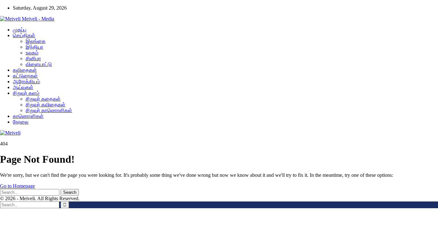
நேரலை (21, 122)
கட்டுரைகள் (25, 75)
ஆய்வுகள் (23, 87)
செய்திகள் (24, 35)
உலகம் (32, 52)
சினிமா (33, 58)
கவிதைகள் (25, 70)
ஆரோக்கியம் (26, 81)
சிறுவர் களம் (26, 93)
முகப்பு (19, 29)
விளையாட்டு (39, 64)
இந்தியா (34, 47)
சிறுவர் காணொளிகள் (49, 110)
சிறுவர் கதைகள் (43, 99)
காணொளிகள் (28, 116)
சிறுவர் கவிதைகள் (45, 104)
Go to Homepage (17, 186)
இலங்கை (36, 41)
